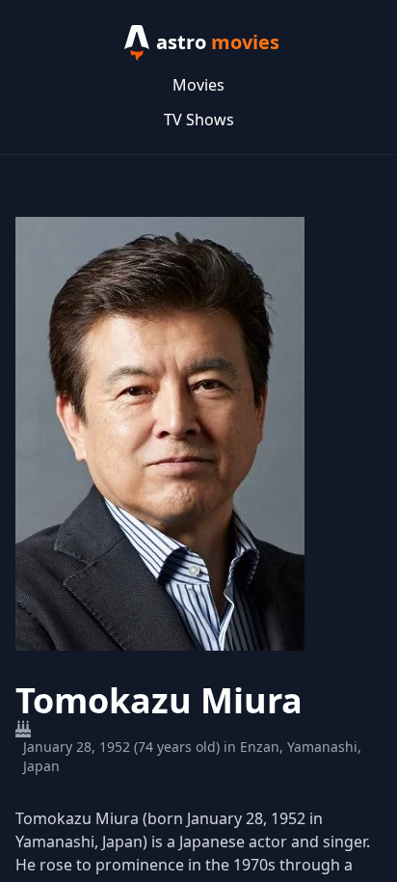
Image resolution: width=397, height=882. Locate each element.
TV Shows (199, 119)
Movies (198, 84)
